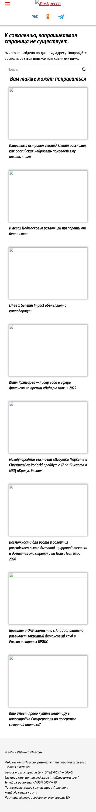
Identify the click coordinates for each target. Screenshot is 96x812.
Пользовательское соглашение (27, 788)
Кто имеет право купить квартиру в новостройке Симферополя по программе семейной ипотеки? (42, 719)
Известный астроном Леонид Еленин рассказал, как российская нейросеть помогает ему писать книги (48, 151)
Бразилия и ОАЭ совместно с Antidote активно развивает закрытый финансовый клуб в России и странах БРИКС (46, 636)
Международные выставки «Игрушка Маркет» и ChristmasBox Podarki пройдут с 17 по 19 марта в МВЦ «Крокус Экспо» (48, 465)
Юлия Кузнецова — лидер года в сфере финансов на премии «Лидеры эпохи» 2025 (42, 385)
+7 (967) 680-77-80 (45, 782)
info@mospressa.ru (63, 778)
